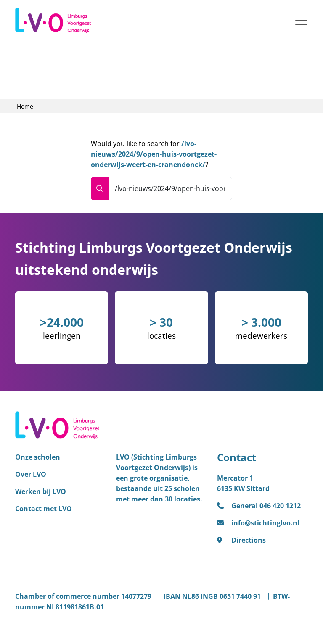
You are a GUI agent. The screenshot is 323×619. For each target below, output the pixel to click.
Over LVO (30, 474)
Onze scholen (37, 457)
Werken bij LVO (40, 491)
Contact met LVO (43, 508)
